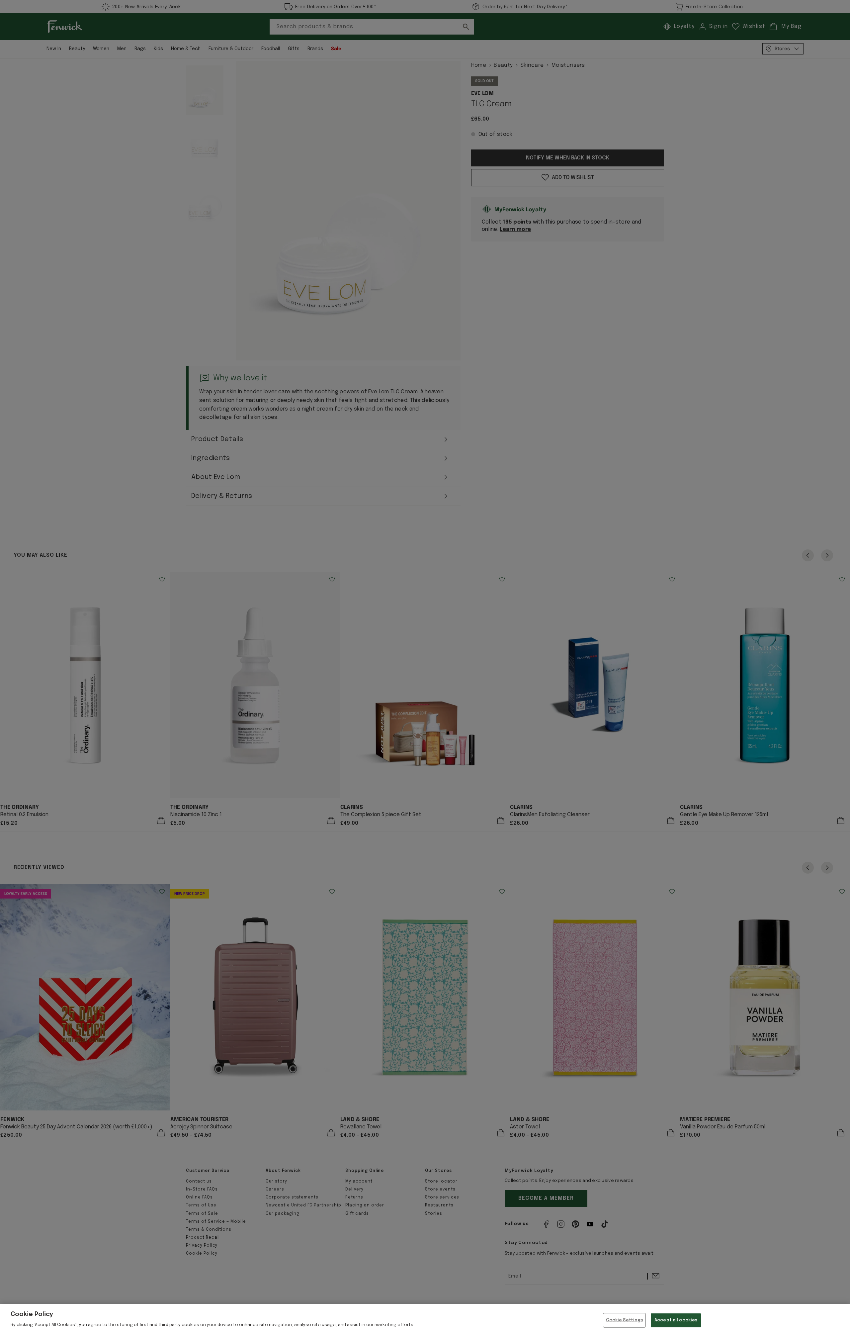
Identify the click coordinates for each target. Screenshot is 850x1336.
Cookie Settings (624, 1320)
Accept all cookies (675, 1320)
